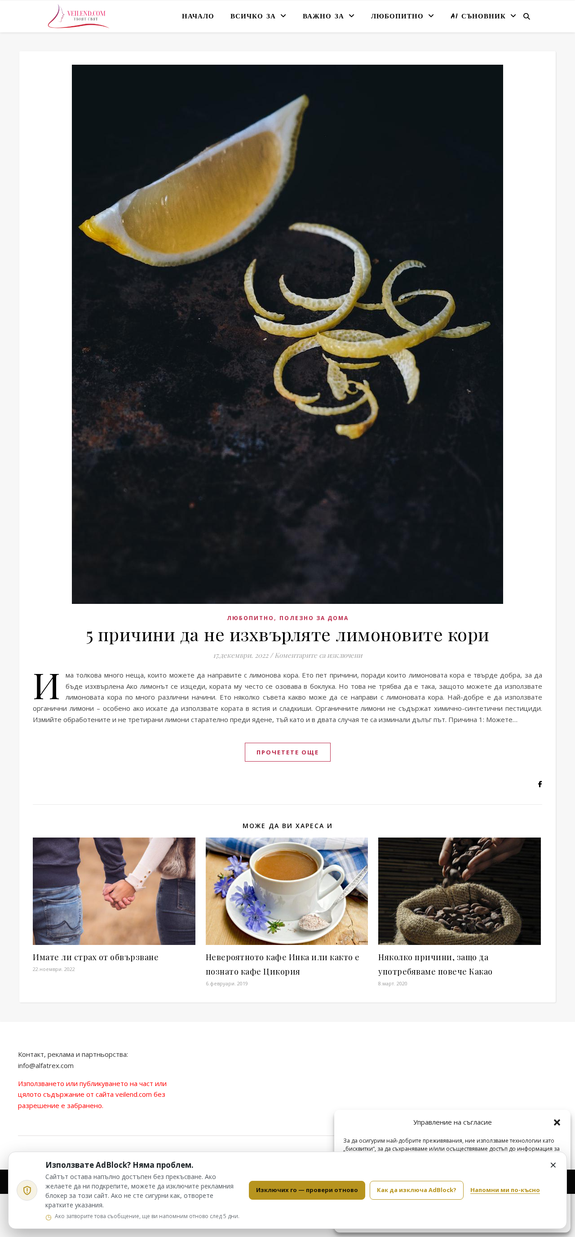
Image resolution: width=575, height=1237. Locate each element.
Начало (198, 16)
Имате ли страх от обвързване (96, 957)
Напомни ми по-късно (505, 1190)
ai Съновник (478, 16)
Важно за (323, 16)
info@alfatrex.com (46, 1065)
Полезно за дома (314, 618)
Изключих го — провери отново (307, 1190)
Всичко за (253, 16)
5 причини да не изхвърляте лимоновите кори (288, 634)
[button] (557, 1122)
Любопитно (397, 16)
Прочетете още (288, 752)
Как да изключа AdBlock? (416, 1190)
